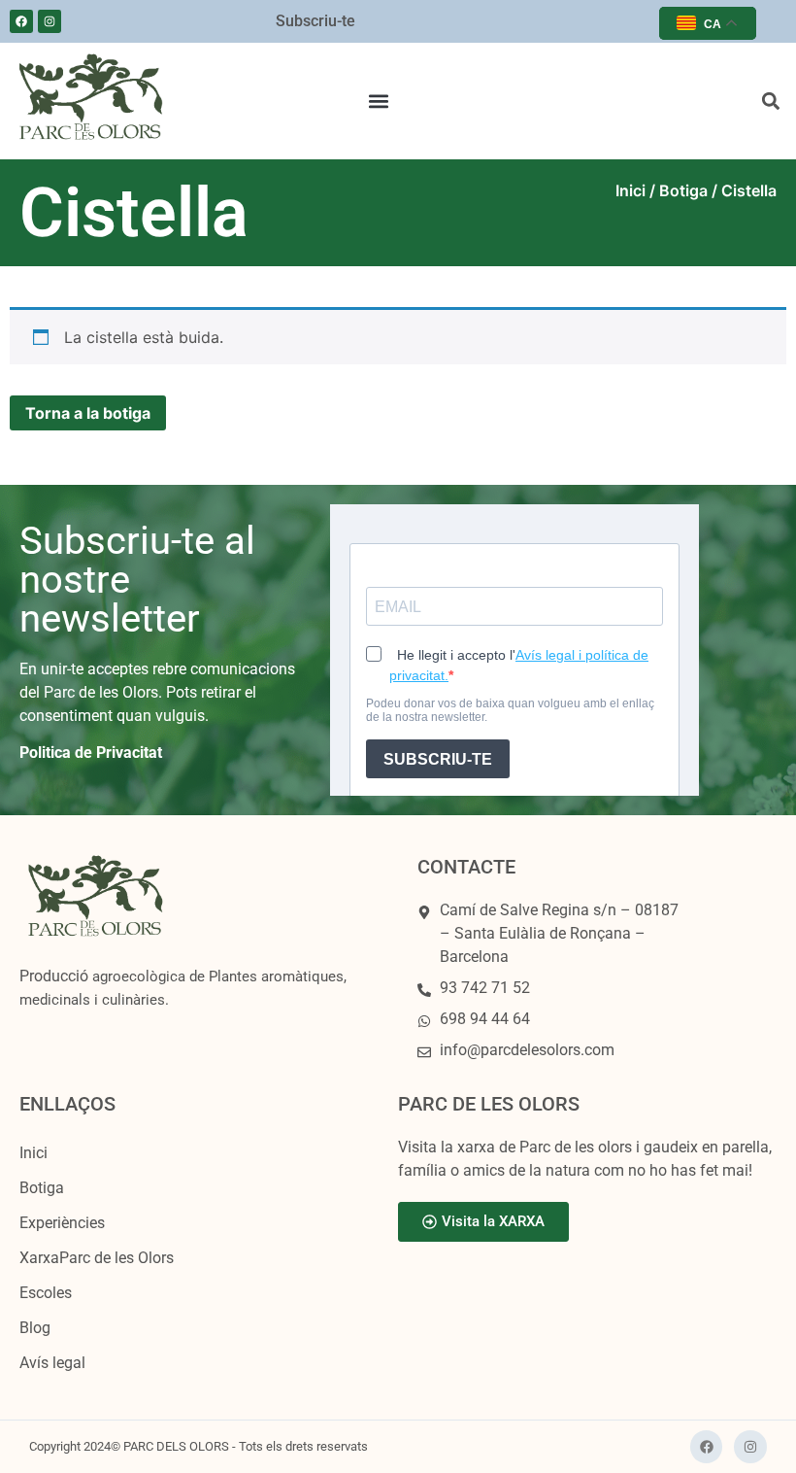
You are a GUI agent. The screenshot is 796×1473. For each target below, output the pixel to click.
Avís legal (52, 1362)
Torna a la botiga (87, 413)
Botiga (683, 190)
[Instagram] (49, 21)
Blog (34, 1328)
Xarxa (96, 1258)
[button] (379, 102)
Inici (630, 190)
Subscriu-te (315, 21)
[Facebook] (21, 21)
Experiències (62, 1223)
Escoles (45, 1293)
